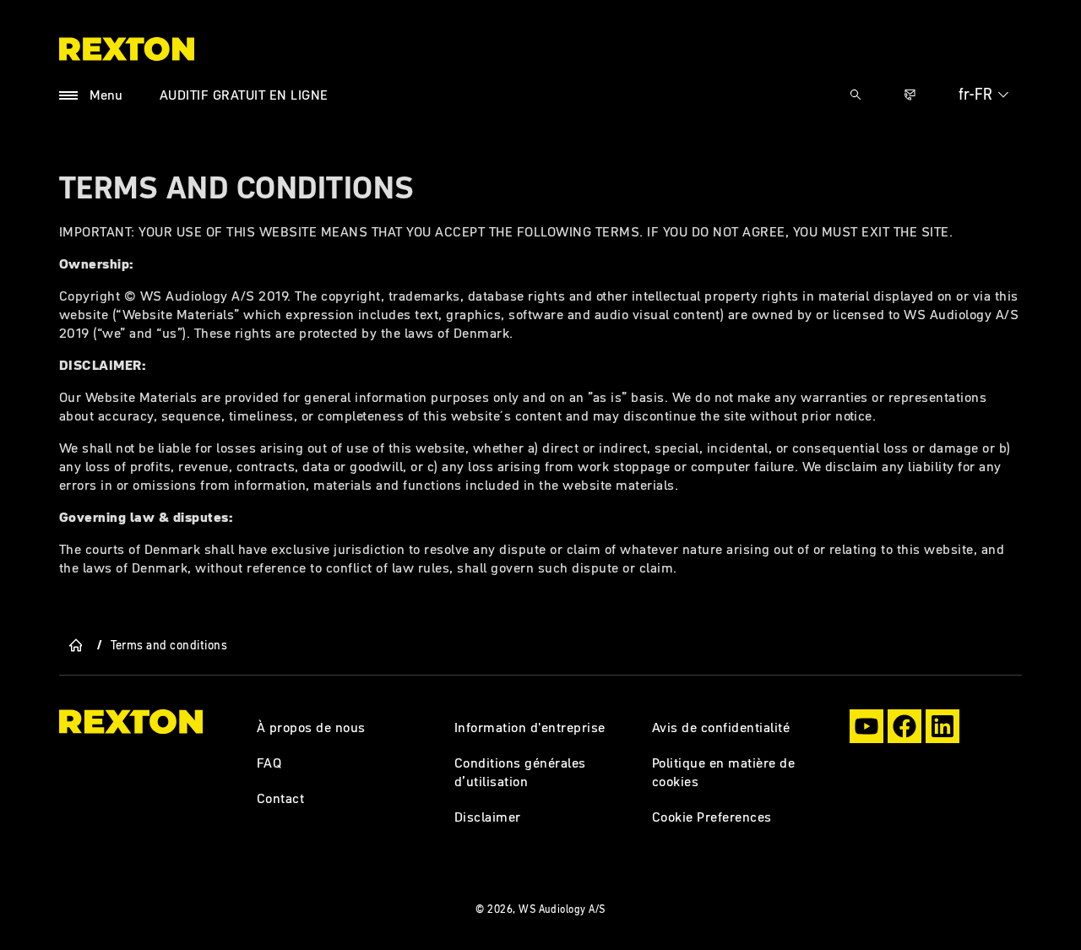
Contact (280, 798)
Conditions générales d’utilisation (520, 771)
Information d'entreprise (530, 727)
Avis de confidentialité (721, 727)
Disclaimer (487, 816)
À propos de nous (311, 727)
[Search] (855, 94)
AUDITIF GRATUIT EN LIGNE (244, 94)
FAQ (269, 762)
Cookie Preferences (712, 816)
